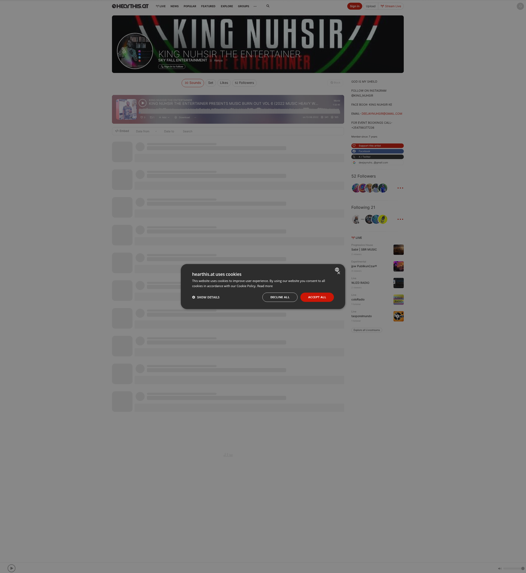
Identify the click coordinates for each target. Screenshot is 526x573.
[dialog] (263, 286)
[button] (205, 297)
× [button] (338, 273)
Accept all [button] (317, 297)
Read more (265, 286)
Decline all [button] (280, 297)
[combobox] (337, 270)
